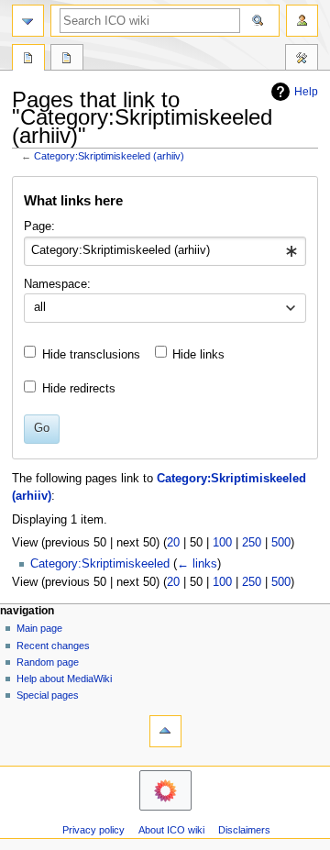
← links (197, 563)
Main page (39, 628)
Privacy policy (93, 829)
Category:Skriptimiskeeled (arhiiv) (109, 155)
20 (173, 542)
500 (281, 542)
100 (222, 542)
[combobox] (164, 251)
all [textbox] (40, 307)
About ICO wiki (171, 829)
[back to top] (165, 731)
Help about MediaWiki (64, 678)
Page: (39, 226)
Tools (301, 59)
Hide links (198, 354)
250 (251, 542)
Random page (47, 662)
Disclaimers (244, 829)
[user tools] (302, 21)
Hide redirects (79, 388)
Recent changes (53, 645)
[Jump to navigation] (28, 21)
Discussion (66, 59)
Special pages (47, 695)
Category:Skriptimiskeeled (100, 563)
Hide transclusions (91, 354)
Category (28, 59)
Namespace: (57, 284)
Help (306, 91)
